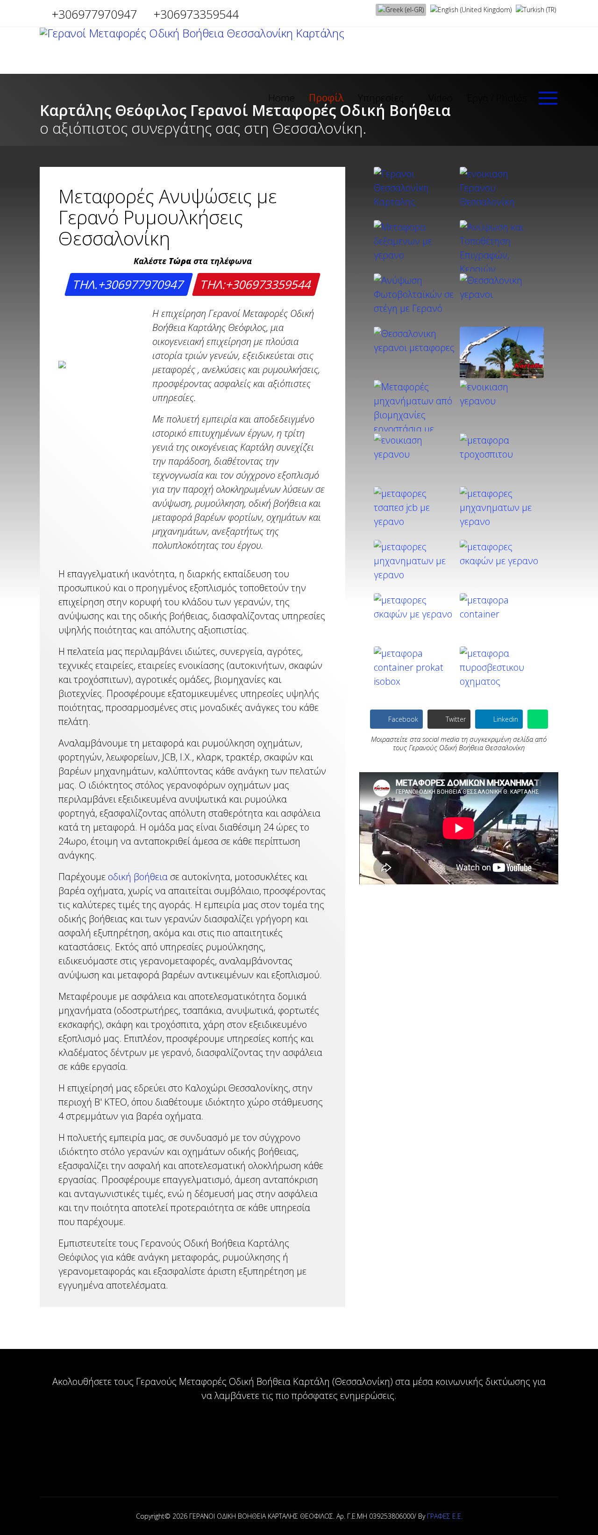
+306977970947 (94, 14)
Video (440, 97)
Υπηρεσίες (381, 97)
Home (281, 97)
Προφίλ (326, 97)
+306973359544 (196, 14)
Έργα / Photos (497, 97)
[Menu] (548, 98)
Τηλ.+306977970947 (128, 284)
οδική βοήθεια (138, 876)
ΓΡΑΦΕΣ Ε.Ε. (445, 1516)
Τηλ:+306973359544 (256, 284)
